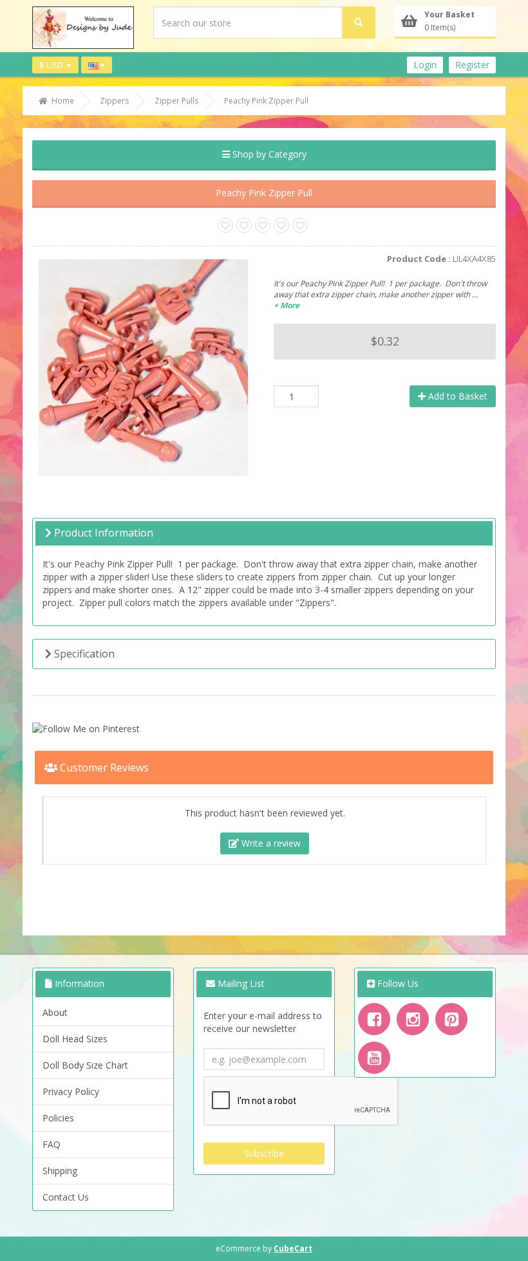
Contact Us (65, 1197)
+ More (286, 305)
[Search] (358, 22)
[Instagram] (413, 1019)
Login (425, 65)
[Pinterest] (451, 1019)
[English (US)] (96, 65)
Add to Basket (456, 396)
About (55, 1012)
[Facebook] (374, 1019)
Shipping (59, 1170)
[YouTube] (374, 1058)
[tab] (264, 533)
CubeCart (293, 1248)
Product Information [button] (102, 533)
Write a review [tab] (270, 843)
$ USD (52, 65)
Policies (58, 1118)
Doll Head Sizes (75, 1039)
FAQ (51, 1144)
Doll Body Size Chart (85, 1065)
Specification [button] (83, 654)
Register (472, 65)
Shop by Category (268, 154)
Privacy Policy (70, 1091)
